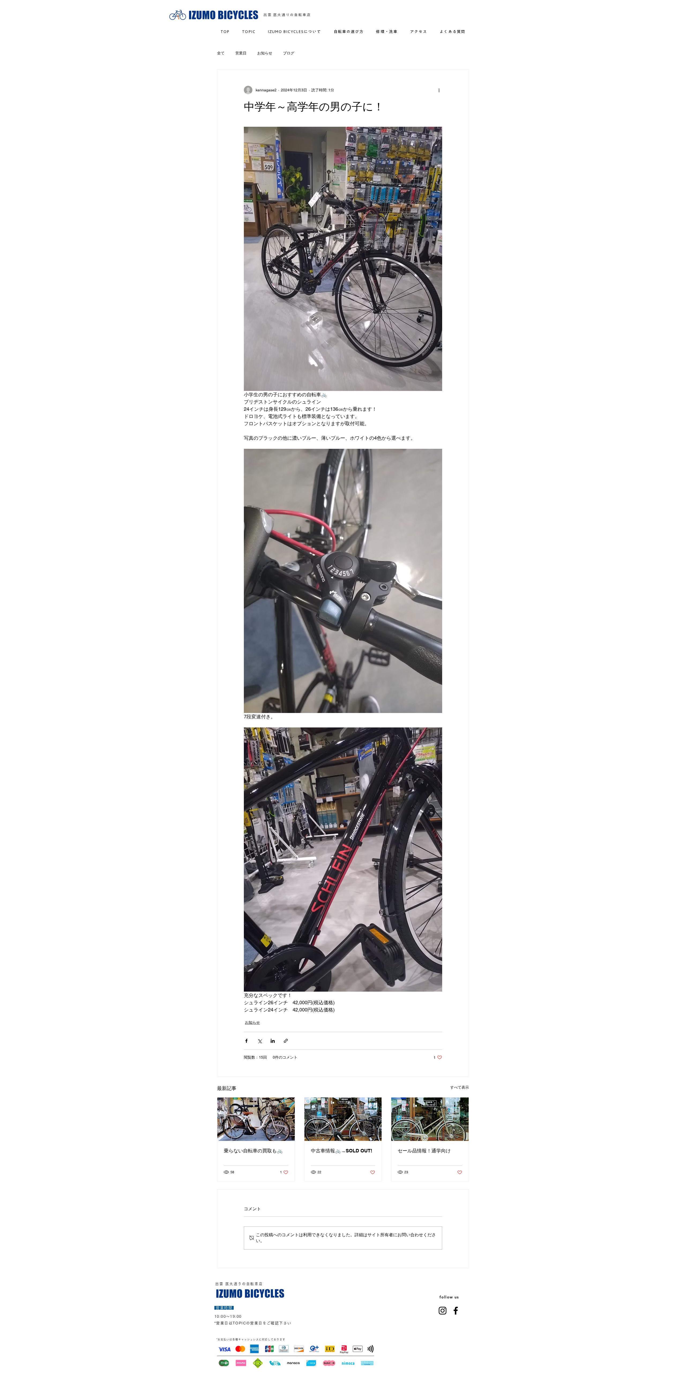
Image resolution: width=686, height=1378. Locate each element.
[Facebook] (455, 1310)
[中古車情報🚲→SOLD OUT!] (343, 1119)
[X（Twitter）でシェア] (259, 1040)
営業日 (241, 53)
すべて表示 (459, 1087)
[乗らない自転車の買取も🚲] (256, 1119)
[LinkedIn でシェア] (272, 1040)
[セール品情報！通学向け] (430, 1119)
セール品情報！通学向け (427, 1150)
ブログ (288, 53)
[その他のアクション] (439, 90)
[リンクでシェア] (285, 1040)
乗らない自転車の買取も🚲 (253, 1150)
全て (221, 53)
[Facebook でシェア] (246, 1040)
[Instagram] (442, 1310)
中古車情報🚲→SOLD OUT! (341, 1150)
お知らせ (264, 53)
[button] (387, 31)
